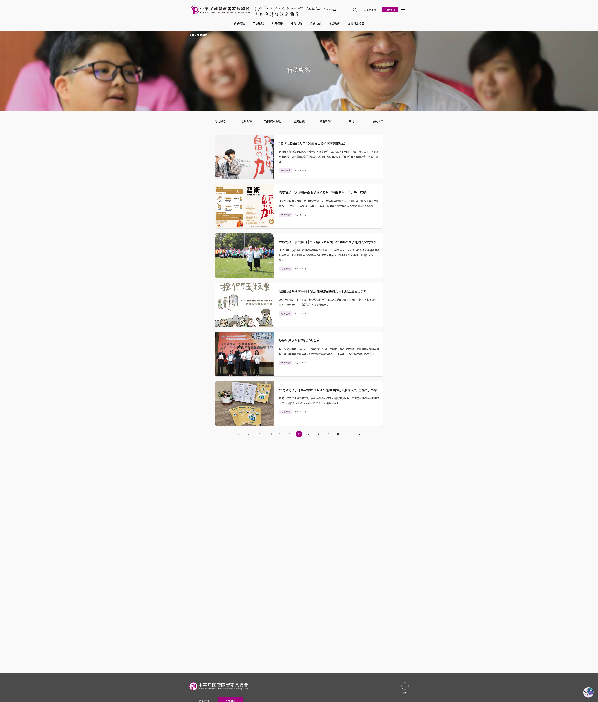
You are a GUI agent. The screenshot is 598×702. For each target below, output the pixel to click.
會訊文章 (377, 121)
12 (280, 434)
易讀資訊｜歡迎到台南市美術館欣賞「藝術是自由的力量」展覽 (322, 192)
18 (337, 434)
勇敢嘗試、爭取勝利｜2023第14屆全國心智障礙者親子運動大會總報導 (327, 242)
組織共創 (315, 23)
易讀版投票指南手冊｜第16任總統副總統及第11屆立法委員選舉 (323, 291)
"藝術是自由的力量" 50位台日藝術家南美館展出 (312, 143)
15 (307, 434)
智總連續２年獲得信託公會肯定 (301, 340)
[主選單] (403, 9)
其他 (351, 121)
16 (317, 434)
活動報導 (246, 121)
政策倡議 (277, 23)
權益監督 (334, 23)
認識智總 (239, 23)
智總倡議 (299, 121)
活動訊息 (220, 121)
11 (270, 434)
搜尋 (355, 10)
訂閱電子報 (370, 9)
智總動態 (258, 23)
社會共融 (296, 23)
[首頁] (221, 11)
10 (260, 434)
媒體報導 (325, 121)
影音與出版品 (356, 23)
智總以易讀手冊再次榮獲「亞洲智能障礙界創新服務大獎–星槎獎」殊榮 (328, 390)
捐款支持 (390, 9)
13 (290, 434)
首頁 (192, 35)
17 (327, 434)
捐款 (588, 692)
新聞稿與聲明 (272, 121)
